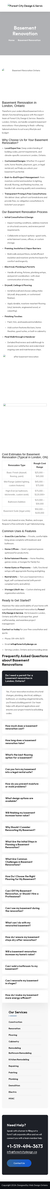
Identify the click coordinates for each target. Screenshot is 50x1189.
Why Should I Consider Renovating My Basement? (20, 829)
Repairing (14, 1066)
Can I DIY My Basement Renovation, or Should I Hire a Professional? (22, 893)
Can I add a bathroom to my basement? (21, 968)
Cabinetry (14, 1041)
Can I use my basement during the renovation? (22, 910)
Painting (13, 1072)
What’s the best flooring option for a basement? (19, 756)
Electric (13, 1092)
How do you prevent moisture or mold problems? (22, 785)
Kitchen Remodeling (19, 1059)
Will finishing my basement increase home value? (20, 814)
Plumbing (13, 1079)
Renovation (14, 1028)
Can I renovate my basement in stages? (21, 982)
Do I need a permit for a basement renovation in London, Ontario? (19, 678)
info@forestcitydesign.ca (22, 1151)
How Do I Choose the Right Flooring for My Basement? (20, 878)
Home (12, 40)
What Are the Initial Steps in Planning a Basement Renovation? (21, 844)
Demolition (14, 1085)
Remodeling (15, 1048)
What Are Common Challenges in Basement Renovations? (18, 861)
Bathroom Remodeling (20, 1053)
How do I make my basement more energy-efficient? (21, 996)
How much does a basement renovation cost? (21, 727)
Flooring (13, 1035)
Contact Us (19, 1163)
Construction (15, 1022)
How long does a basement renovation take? (20, 742)
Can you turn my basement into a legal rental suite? (20, 771)
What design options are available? (19, 800)
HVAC (11, 1098)
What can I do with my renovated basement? (18, 924)
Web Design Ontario (38, 1185)
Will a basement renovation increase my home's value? (21, 953)
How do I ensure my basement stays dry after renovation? (22, 938)
